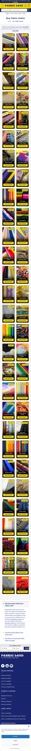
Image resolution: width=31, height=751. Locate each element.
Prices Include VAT (17, 13)
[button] (28, 726)
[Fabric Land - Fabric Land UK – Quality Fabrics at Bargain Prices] (14, 5)
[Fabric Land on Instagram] (11, 667)
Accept (15, 736)
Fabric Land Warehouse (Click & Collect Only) (13, 719)
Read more (15, 30)
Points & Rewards (6, 675)
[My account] (25, 5)
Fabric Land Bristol (6, 713)
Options (15, 744)
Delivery (3, 698)
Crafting (15, 625)
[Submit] (28, 10)
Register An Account (6, 695)
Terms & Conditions (6, 684)
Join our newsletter (6, 681)
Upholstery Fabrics (10, 623)
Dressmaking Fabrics (16, 619)
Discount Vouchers (6, 704)
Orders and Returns (6, 701)
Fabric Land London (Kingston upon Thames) (13, 716)
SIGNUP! (27, 648)
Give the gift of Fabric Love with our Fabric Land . (15, 1)
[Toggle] (3, 603)
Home (9, 21)
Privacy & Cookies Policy (14, 748)
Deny (15, 740)
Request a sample (6, 678)
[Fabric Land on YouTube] (7, 667)
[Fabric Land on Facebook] (3, 667)
